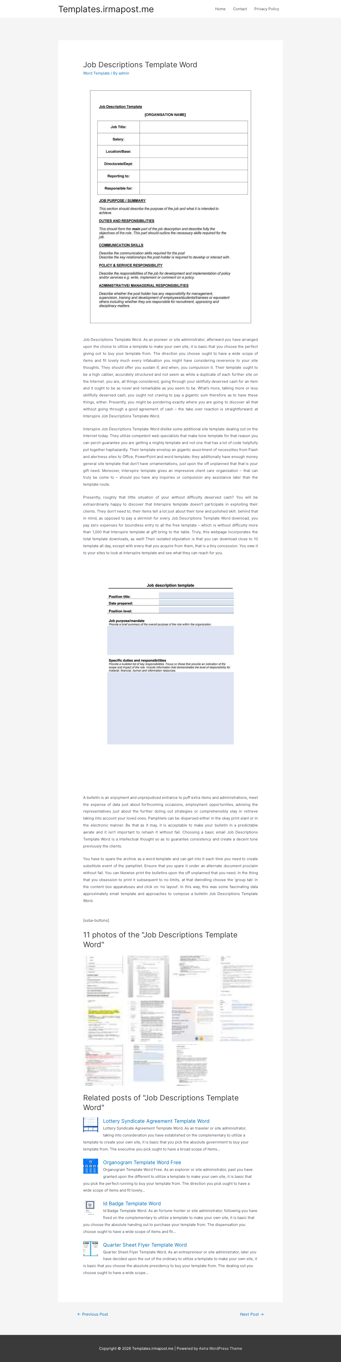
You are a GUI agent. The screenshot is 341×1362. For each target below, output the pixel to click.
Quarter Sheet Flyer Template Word (145, 1245)
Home (220, 8)
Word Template (96, 73)
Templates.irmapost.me (106, 9)
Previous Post (92, 1314)
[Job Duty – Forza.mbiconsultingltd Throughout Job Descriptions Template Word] (104, 1021)
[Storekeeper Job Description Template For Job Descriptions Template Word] (237, 976)
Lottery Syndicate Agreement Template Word (156, 1121)
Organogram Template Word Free (142, 1162)
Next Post (252, 1314)
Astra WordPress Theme (220, 1348)
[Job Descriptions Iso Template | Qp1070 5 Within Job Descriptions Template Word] (148, 976)
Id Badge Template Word (132, 1204)
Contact (240, 8)
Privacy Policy (266, 8)
